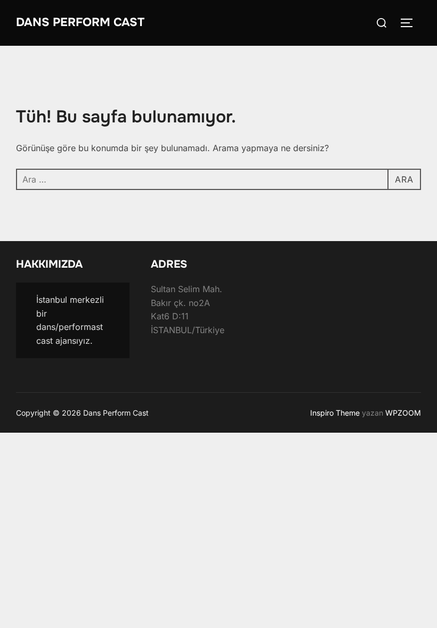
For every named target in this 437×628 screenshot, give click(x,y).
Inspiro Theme (335, 412)
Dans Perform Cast (80, 22)
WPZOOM (403, 412)
